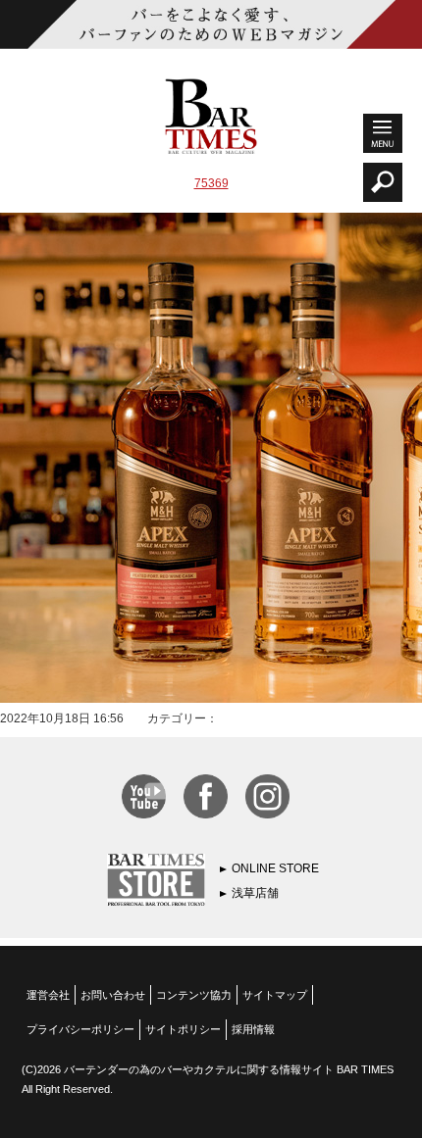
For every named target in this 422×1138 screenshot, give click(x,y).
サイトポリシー (183, 1029)
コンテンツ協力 (194, 995)
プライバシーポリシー (80, 1029)
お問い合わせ (112, 995)
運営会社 (48, 995)
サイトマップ (274, 995)
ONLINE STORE (275, 868)
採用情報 (253, 1029)
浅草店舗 (255, 893)
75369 (211, 183)
